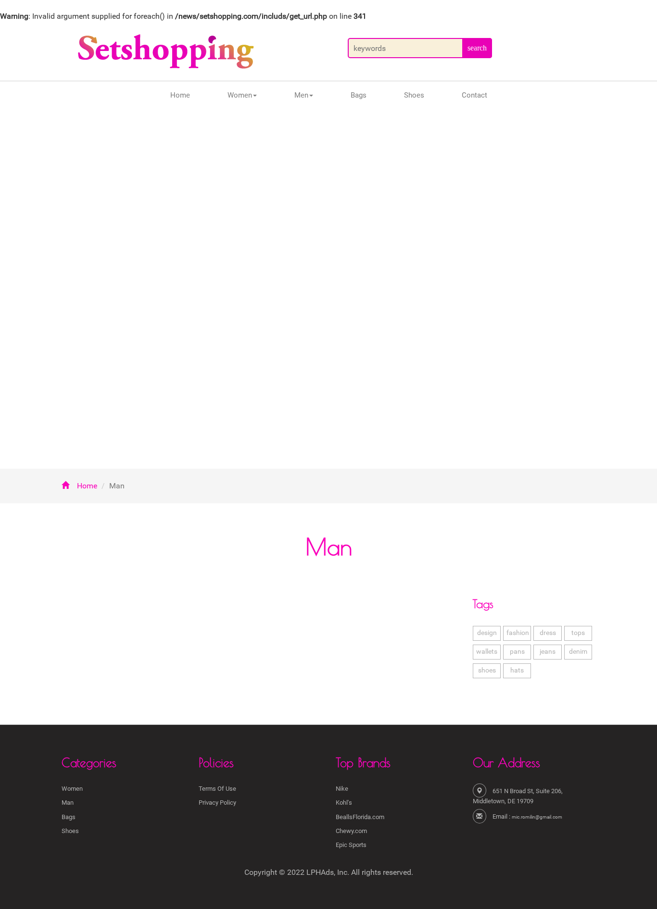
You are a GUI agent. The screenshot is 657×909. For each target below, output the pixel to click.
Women (239, 95)
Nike (342, 788)
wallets (486, 652)
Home (180, 95)
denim (578, 652)
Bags (358, 95)
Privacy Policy (217, 802)
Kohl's (344, 802)
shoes (487, 670)
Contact (474, 95)
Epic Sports (351, 844)
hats (517, 670)
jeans (548, 652)
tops (578, 633)
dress (548, 633)
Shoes (414, 95)
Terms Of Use (217, 788)
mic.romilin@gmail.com (537, 817)
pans (517, 652)
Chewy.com (351, 830)
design (487, 633)
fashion (517, 633)
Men (301, 95)
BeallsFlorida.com (360, 817)
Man (68, 802)
